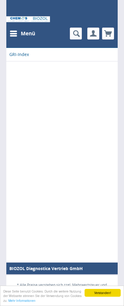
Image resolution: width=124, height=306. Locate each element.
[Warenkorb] (108, 34)
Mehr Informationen (22, 300)
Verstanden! (102, 292)
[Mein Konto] (93, 34)
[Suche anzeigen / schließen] (76, 34)
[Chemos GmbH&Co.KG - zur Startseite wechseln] (28, 19)
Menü (28, 33)
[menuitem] (22, 34)
